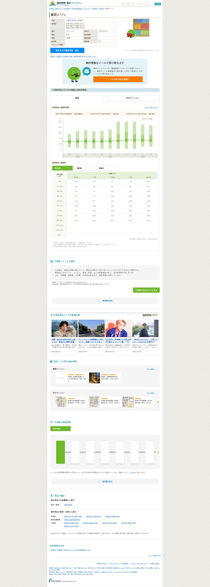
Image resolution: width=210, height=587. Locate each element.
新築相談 (80, 572)
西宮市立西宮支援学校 (72, 520)
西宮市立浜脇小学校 (71, 523)
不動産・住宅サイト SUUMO (59, 8)
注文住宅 (51, 572)
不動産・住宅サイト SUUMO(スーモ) (60, 568)
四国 (79, 574)
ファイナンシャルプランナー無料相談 (125, 572)
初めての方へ (102, 563)
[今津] (60, 452)
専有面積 (58, 168)
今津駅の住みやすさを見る (146, 290)
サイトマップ (114, 563)
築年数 (79, 168)
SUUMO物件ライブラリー (81, 8)
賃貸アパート (92, 568)
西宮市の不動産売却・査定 (67, 50)
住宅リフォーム (60, 572)
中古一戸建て (150, 568)
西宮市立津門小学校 (109, 523)
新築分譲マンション (119, 568)
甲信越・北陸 (66, 574)
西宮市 (101, 8)
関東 (59, 574)
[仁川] (134, 452)
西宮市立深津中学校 (113, 516)
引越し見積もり (89, 572)
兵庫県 (94, 8)
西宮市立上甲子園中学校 (73, 516)
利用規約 (125, 563)
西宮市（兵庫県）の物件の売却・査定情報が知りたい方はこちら (73, 56)
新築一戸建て (140, 568)
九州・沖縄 (89, 574)
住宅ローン (98, 572)
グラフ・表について (151, 107)
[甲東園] (120, 452)
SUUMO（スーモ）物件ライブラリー (65, 3)
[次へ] (158, 402)
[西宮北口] (90, 452)
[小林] (149, 452)
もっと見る (150, 369)
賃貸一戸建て (101, 568)
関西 (76, 574)
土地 (156, 568)
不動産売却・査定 (71, 572)
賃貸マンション (82, 568)
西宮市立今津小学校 (71, 526)
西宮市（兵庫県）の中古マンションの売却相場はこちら (71, 550)
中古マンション (130, 568)
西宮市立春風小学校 (90, 523)
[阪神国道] (75, 452)
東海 (72, 574)
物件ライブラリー (107, 572)
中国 (83, 574)
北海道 (51, 574)
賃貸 (75, 568)
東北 (55, 574)
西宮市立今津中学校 (94, 516)
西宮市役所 (68, 505)
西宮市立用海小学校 (129, 523)
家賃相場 (109, 568)
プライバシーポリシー (139, 563)
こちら (132, 472)
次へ (158, 452)
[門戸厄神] (105, 452)
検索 (158, 4)
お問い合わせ (155, 563)
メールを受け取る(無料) (118, 79)
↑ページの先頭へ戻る (154, 555)
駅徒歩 (101, 168)
